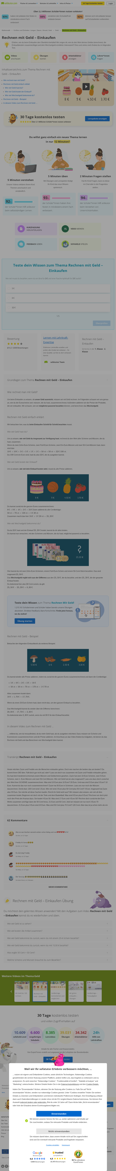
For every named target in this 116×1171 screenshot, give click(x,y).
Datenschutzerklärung (70, 1084)
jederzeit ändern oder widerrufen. (33, 1102)
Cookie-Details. (92, 1084)
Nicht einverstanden (59, 1131)
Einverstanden (59, 1113)
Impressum (66, 1145)
